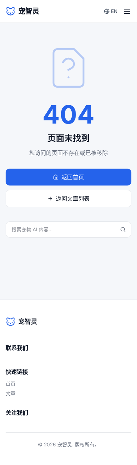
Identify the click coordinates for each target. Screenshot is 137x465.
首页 (10, 384)
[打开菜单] (127, 11)
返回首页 (72, 177)
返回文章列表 (73, 198)
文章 (10, 393)
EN (114, 11)
